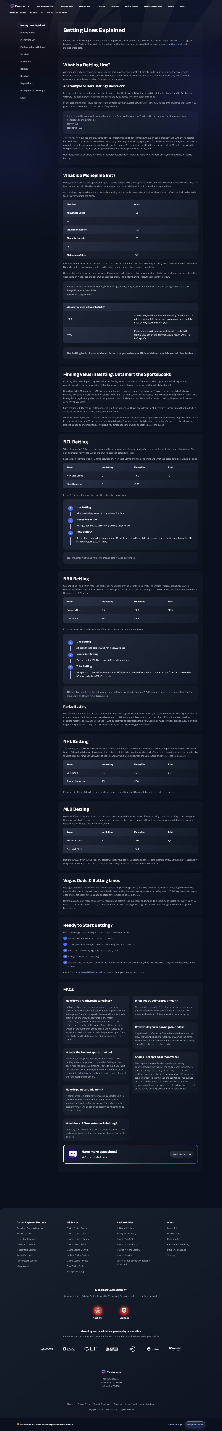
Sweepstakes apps (76, 1271)
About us (118, 1404)
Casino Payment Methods (32, 1222)
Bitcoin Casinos (24, 1233)
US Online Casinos (18, 12)
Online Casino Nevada (77, 1261)
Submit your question (181, 1154)
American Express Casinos (30, 1228)
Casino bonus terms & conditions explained (133, 1262)
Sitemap (171, 1255)
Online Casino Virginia (77, 1250)
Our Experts (173, 1239)
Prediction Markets (153, 6)
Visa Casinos (23, 1266)
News (182, 6)
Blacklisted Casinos (176, 1250)
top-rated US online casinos (91, 972)
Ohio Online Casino (76, 1266)
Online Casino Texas (77, 1233)
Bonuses (115, 6)
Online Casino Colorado (78, 1239)
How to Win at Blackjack (129, 1244)
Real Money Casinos (46, 6)
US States (72, 1222)
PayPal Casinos (24, 1255)
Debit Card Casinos (26, 1244)
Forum (171, 6)
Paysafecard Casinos (27, 1261)
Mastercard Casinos (26, 1250)
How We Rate (173, 1233)
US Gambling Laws (126, 1228)
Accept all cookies (195, 1424)
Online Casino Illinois (77, 1244)
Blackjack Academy (126, 1233)
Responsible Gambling (178, 1244)
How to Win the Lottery (128, 1250)
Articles (33, 12)
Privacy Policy (84, 1404)
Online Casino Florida (77, 1228)
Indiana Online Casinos (78, 1255)
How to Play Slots (125, 1239)
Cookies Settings (174, 1424)
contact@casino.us (147, 1404)
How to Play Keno (125, 1255)
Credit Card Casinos (26, 1239)
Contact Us (172, 1228)
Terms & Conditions (101, 1404)
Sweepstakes (67, 6)
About (170, 1222)
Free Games (84, 6)
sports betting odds (171, 44)
